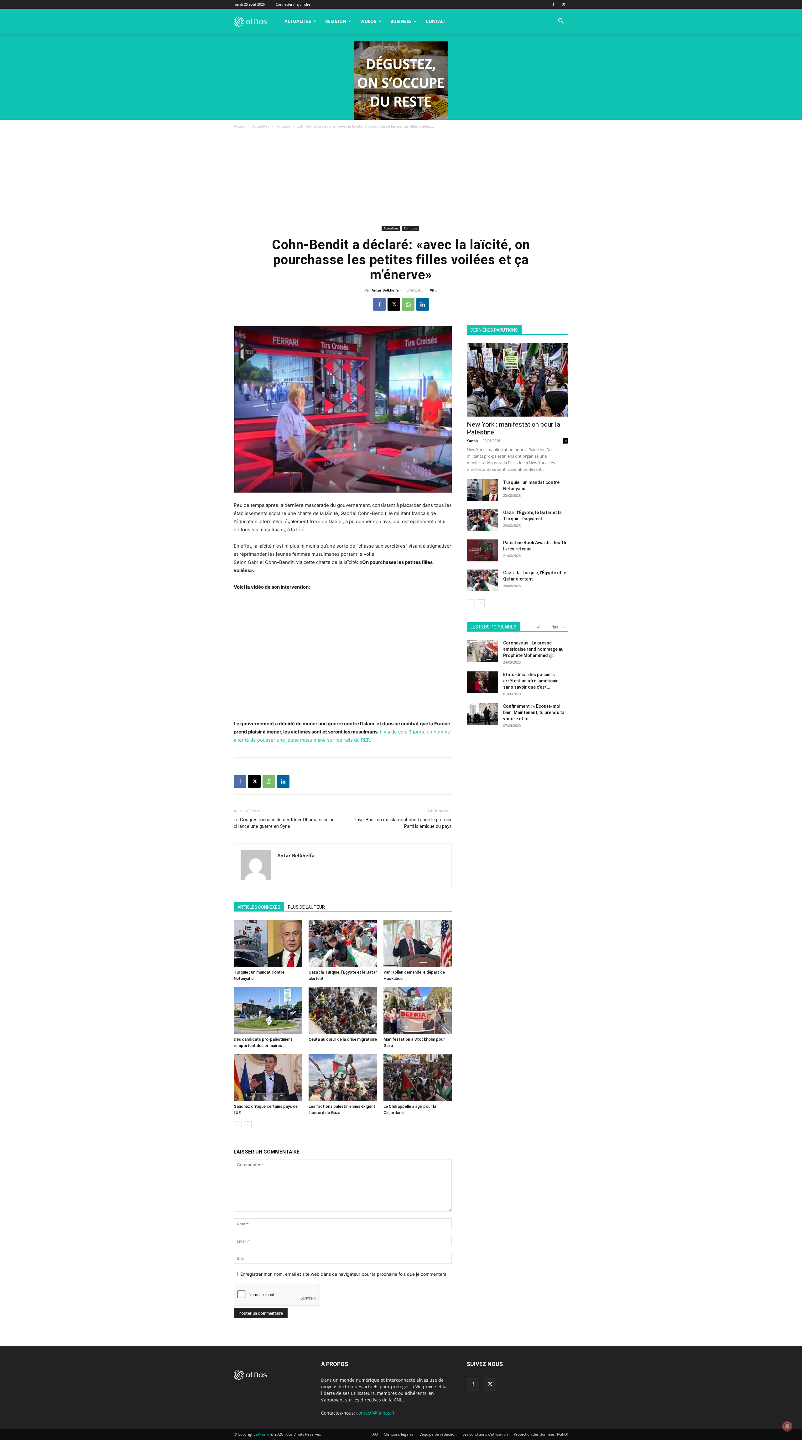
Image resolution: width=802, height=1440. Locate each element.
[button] (560, 22)
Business (401, 21)
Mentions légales (399, 1434)
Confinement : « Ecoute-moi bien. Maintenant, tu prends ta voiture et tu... (534, 712)
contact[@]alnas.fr (375, 1413)
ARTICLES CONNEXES (258, 907)
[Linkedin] (422, 304)
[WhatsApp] (408, 304)
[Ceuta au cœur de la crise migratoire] (343, 1010)
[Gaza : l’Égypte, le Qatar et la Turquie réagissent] (482, 520)
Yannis (472, 440)
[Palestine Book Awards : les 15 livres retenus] (482, 550)
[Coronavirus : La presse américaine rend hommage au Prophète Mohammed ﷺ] (482, 651)
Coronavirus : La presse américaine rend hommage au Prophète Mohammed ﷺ (533, 649)
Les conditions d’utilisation (485, 1434)
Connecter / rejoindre (293, 4)
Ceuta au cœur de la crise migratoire (343, 1039)
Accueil (240, 126)
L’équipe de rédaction (437, 1434)
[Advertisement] (401, 177)
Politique (282, 126)
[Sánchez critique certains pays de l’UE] (268, 1077)
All (539, 627)
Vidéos (368, 21)
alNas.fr (262, 1434)
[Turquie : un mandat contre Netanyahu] (268, 943)
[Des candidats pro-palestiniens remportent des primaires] (268, 1010)
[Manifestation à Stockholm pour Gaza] (417, 1010)
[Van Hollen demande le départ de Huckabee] (417, 943)
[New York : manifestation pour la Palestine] (517, 380)
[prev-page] (238, 1125)
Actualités (297, 21)
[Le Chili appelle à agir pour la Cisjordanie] (417, 1077)
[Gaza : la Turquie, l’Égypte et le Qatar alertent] (343, 943)
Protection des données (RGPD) (541, 1434)
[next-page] (248, 1125)
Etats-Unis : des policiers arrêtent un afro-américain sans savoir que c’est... (531, 681)
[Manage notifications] (787, 1426)
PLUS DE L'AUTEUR (306, 907)
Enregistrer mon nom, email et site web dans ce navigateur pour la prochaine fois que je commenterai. (344, 1274)
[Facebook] (553, 4)
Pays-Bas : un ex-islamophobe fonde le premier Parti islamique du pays (403, 823)
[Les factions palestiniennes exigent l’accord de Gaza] (343, 1077)
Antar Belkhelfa (385, 290)
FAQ (374, 1434)
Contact (436, 21)
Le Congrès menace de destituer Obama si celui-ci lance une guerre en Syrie (284, 823)
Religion (335, 21)
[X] (563, 4)
